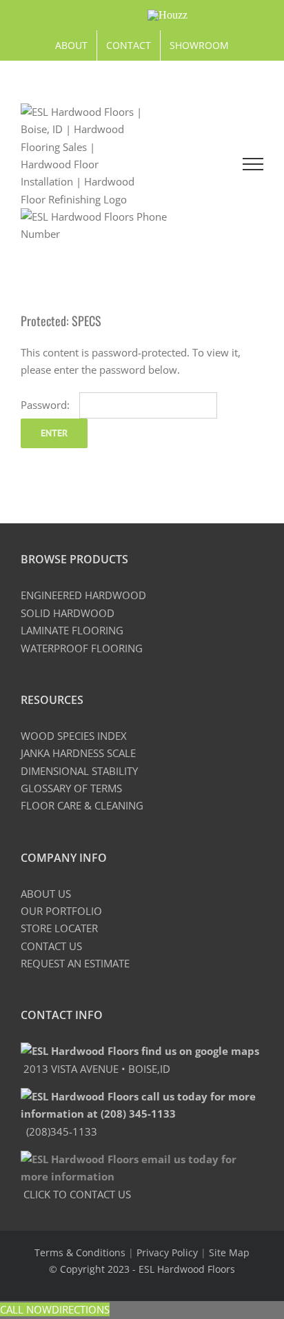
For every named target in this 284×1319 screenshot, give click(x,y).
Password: (46, 405)
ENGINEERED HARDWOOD (83, 595)
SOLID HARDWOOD (67, 613)
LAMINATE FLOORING (72, 630)
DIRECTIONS (81, 1309)
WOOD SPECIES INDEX (74, 736)
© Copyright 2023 (90, 1269)
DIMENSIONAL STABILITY (79, 771)
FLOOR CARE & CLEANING (82, 805)
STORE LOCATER (59, 928)
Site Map (229, 1252)
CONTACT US (51, 946)
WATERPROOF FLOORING (82, 648)
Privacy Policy (167, 1252)
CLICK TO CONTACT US (76, 1194)
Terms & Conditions (79, 1252)
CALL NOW (26, 1309)
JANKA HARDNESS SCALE (78, 753)
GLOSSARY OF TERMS (71, 788)
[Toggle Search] (195, 163)
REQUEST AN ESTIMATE (75, 963)
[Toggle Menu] (253, 164)
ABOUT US (46, 893)
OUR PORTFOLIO (61, 911)
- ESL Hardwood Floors (183, 1269)
